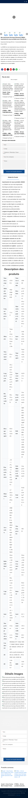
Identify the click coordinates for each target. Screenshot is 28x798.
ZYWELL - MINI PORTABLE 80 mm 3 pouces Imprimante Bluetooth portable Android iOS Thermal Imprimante (8, 111)
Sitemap (18, 795)
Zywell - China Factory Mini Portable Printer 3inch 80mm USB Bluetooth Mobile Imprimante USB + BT (7, 93)
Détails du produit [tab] (13, 177)
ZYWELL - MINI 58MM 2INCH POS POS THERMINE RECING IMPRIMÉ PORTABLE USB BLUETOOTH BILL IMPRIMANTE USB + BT (8, 134)
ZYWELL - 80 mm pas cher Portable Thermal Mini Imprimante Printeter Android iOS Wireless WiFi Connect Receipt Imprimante (19, 133)
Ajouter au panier (8, 96)
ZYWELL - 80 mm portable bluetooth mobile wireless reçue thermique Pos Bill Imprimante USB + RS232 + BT (19, 94)
